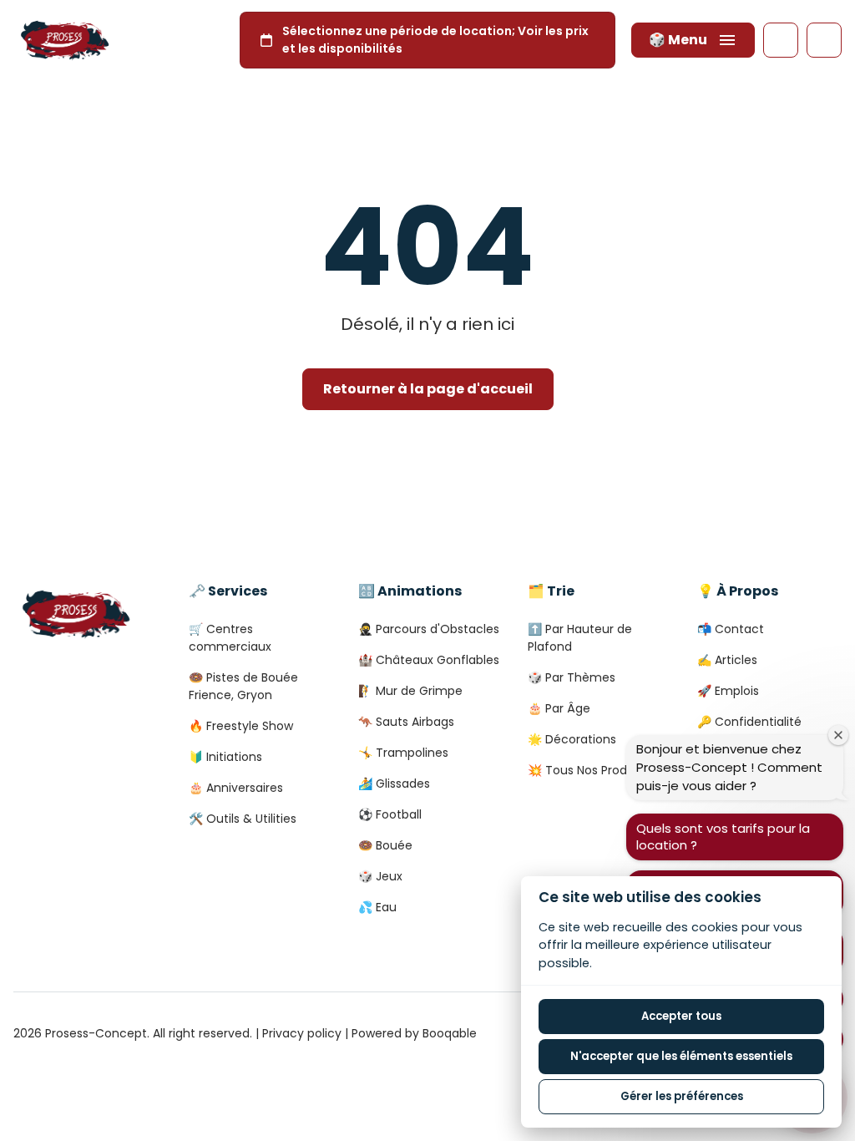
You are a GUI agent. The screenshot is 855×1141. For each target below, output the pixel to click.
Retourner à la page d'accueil (428, 388)
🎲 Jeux (380, 876)
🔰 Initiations (225, 756)
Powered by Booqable (414, 1033)
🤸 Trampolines (403, 752)
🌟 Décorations (572, 739)
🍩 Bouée (385, 845)
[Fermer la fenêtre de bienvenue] (838, 735)
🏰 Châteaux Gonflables (428, 660)
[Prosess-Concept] (64, 40)
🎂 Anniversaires (236, 787)
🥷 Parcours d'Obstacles (428, 629)
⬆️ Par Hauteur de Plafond (580, 638)
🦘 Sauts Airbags (406, 721)
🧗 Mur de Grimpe (410, 690)
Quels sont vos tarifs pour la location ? (723, 836)
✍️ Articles (727, 660)
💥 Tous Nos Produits (588, 770)
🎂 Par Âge (559, 708)
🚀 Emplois (728, 690)
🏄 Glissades (394, 783)
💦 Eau (377, 907)
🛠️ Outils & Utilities (242, 818)
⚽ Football (390, 814)
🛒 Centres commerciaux (230, 638)
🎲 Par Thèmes (571, 677)
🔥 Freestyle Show (241, 726)
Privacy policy (301, 1033)
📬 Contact (730, 629)
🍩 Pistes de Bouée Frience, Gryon (243, 686)
